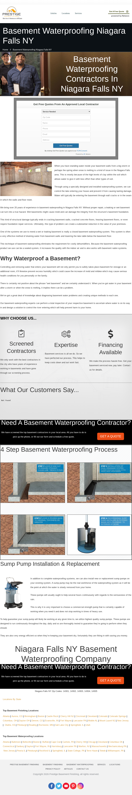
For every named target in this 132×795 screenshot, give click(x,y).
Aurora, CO (16, 716)
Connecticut (8, 746)
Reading (33, 725)
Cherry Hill (81, 742)
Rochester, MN (46, 725)
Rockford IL (44, 750)
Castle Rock (52, 716)
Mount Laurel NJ (107, 720)
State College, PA (76, 750)
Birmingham (30, 716)
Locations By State (12, 699)
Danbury (20, 746)
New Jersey (123, 720)
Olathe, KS (10, 725)
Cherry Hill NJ (67, 716)
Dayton (29, 746)
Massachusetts (99, 746)
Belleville (27, 742)
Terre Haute (92, 750)
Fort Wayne (65, 720)
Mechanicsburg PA (117, 746)
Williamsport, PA (116, 750)
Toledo (103, 750)
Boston (41, 716)
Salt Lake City (62, 725)
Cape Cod (56, 742)
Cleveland (92, 716)
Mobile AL (92, 720)
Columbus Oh (115, 742)
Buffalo (45, 742)
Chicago (92, 742)
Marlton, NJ (84, 746)
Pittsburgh (22, 725)
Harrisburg (57, 746)
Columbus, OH (10, 720)
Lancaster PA (79, 720)
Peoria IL (21, 750)
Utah (88, 725)
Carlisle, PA (68, 742)
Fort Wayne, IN (42, 746)
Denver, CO (37, 720)
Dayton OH (24, 720)
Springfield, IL (77, 725)
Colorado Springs (117, 716)
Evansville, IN (51, 720)
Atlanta (6, 716)
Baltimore (16, 742)
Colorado (103, 716)
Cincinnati (80, 716)
